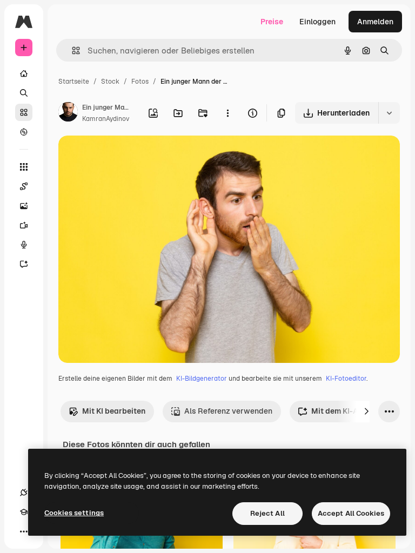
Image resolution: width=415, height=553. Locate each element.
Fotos (140, 81)
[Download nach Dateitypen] (389, 113)
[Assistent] (23, 264)
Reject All (267, 513)
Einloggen (317, 21)
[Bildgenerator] (23, 205)
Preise (271, 21)
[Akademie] (23, 512)
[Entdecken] (23, 131)
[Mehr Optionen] (227, 113)
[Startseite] (23, 73)
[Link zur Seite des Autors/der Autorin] (68, 113)
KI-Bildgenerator (201, 378)
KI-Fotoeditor (346, 378)
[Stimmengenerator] (23, 244)
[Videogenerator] (23, 225)
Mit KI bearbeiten (113, 411)
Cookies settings (74, 512)
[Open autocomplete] (71, 50)
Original (127, 156)
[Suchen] (23, 93)
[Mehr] (23, 531)
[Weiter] (366, 411)
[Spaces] (23, 186)
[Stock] (23, 112)
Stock (110, 81)
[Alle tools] (23, 167)
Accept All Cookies (351, 513)
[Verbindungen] (23, 492)
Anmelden (375, 21)
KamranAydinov (105, 118)
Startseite (73, 81)
